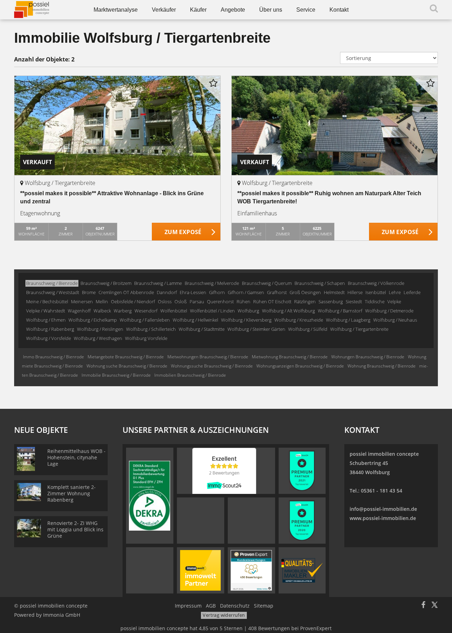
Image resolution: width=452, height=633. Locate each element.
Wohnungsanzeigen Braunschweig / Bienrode (300, 366)
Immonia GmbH (61, 614)
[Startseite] (45, 9)
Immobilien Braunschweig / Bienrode (190, 375)
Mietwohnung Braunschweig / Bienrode (290, 357)
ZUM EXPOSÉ (183, 232)
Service (305, 10)
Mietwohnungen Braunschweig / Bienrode (207, 357)
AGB (211, 605)
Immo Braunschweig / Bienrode (53, 357)
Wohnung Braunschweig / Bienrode (381, 366)
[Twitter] (434, 605)
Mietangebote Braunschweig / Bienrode (126, 357)
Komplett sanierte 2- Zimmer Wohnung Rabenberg (71, 493)
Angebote (233, 10)
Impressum (188, 605)
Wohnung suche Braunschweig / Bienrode (127, 366)
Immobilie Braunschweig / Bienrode (116, 375)
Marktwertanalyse (116, 10)
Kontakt (339, 10)
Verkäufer (164, 10)
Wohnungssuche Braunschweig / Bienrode (212, 366)
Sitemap (263, 605)
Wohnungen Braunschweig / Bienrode (367, 357)
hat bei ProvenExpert (226, 628)
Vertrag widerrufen (224, 615)
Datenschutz (235, 605)
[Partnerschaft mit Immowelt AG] (200, 570)
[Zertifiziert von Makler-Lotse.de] (302, 570)
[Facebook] (423, 605)
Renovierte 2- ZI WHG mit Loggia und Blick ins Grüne (75, 529)
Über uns (270, 10)
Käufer (198, 10)
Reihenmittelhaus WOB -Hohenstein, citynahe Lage (76, 457)
